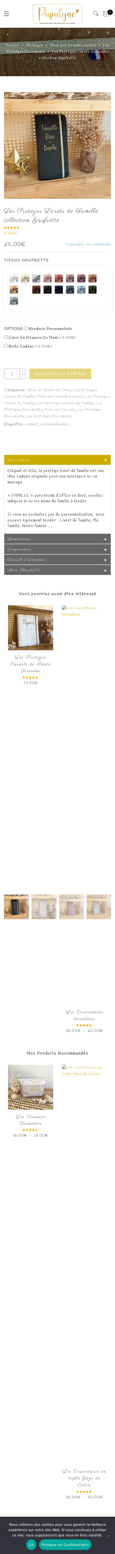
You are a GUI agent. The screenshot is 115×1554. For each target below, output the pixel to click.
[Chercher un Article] (96, 13)
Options (13, 329)
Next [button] (95, 493)
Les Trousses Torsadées (30, 1120)
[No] (108, 1536)
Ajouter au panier (60, 374)
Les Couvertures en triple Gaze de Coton (84, 1478)
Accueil (13, 45)
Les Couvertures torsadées (84, 1015)
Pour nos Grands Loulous (73, 45)
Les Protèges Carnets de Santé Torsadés (30, 664)
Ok (31, 1545)
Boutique (34, 45)
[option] (57, 145)
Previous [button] (17, 493)
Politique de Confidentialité (65, 1545)
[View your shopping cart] (106, 13)
